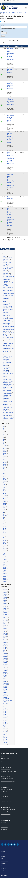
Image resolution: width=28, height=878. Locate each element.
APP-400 (5, 619)
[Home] (9, 8)
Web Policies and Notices (6, 873)
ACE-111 (5, 634)
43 (3, 439)
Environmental (6, 351)
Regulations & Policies (10, 12)
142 (3, 537)
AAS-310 (5, 672)
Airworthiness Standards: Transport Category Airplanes (7, 262)
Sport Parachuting (7, 415)
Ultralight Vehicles (7, 393)
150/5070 (5, 497)
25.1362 (5, 579)
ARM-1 (4, 740)
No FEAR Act (3, 863)
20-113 (4, 208)
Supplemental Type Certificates (7, 778)
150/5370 (5, 456)
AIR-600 (5, 595)
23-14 (3, 173)
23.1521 (5, 501)
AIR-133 (5, 706)
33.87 (4, 509)
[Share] (0, 21)
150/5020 (5, 493)
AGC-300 (5, 703)
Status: (2, 31)
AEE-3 (4, 680)
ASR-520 (5, 742)
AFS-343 (5, 695)
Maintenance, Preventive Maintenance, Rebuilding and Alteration (6, 314)
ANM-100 (5, 598)
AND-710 (5, 731)
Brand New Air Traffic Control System (8, 809)
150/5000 (5, 462)
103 (3, 490)
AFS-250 (5, 644)
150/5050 (5, 495)
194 (3, 500)
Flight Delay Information (5, 776)
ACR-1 (4, 675)
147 (3, 539)
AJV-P (4, 666)
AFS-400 (5, 603)
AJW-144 (5, 730)
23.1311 (5, 561)
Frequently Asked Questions (6, 831)
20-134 (4, 114)
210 (3, 557)
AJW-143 (5, 728)
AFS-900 (5, 664)
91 (3, 429)
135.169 (5, 532)
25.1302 (5, 568)
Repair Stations (6, 346)
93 (3, 520)
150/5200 (5, 448)
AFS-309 (5, 694)
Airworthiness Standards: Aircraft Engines (7, 300)
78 (21, 239)
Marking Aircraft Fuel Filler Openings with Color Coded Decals (10, 101)
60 (3, 517)
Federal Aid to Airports (8, 290)
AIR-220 (5, 714)
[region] (14, 139)
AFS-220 (5, 612)
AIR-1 (4, 705)
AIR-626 (5, 630)
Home (2, 12)
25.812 (4, 503)
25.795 (4, 451)
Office (21, 46)
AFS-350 (5, 636)
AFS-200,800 (6, 683)
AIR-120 (5, 605)
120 (3, 428)
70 (3, 518)
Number (3, 46)
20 (3, 426)
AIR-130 (5, 609)
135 (3, 447)
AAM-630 (5, 670)
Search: (2, 25)
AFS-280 (5, 692)
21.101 (4, 553)
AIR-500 (5, 717)
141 (3, 536)
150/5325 (5, 545)
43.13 (4, 511)
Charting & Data (4, 773)
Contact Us (3, 761)
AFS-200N (5, 684)
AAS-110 (5, 655)
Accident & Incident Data (5, 769)
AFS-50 (4, 645)
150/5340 (5, 465)
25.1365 (5, 581)
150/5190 (5, 478)
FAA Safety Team (4, 829)
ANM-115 (5, 617)
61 (3, 440)
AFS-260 (5, 690)
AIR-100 (5, 606)
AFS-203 (5, 686)
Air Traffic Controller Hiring (6, 814)
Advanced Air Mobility (5, 811)
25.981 (4, 506)
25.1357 (5, 576)
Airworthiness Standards (8, 353)
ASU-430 (5, 744)
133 (3, 531)
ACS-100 (5, 656)
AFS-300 (5, 589)
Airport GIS (5, 370)
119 (3, 492)
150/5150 (5, 542)
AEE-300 (5, 681)
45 (3, 512)
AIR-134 (5, 708)
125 (3, 529)
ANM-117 (5, 736)
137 (3, 534)
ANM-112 (5, 623)
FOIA (2, 858)
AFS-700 (5, 661)
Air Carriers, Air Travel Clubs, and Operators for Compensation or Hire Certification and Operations (8, 278)
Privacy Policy (3, 868)
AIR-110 (5, 616)
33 (3, 457)
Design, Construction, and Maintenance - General (8, 269)
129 (3, 476)
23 (3, 442)
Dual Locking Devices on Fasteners (10, 71)
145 (3, 459)
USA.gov (2, 870)
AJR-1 (4, 631)
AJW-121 (5, 667)
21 (3, 431)
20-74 (3, 82)
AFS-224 (5, 689)
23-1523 (4, 196)
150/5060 (5, 540)
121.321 (5, 528)
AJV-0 (4, 725)
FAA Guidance (3, 798)
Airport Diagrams (4, 791)
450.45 (4, 515)
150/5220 (5, 450)
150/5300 (5, 453)
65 (3, 454)
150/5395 (5, 550)
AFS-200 (5, 592)
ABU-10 (4, 673)
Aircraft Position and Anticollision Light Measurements (10, 85)
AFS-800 (5, 594)
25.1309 (5, 570)
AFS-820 (5, 620)
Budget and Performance (6, 854)
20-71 (3, 69)
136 (3, 470)
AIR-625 (5, 626)
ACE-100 (5, 597)
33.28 (4, 486)
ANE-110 (5, 614)
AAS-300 (5, 601)
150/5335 (5, 546)
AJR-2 (4, 650)
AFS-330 (5, 659)
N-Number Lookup (4, 827)
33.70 (4, 467)
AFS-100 (5, 641)
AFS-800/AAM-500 (7, 700)
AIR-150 (5, 711)
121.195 (5, 526)
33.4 (4, 487)
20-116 (4, 98)
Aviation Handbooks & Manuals (7, 794)
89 (3, 489)
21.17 (4, 472)
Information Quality (4, 861)
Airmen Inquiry (3, 822)
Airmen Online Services (5, 824)
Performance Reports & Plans (6, 801)
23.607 (4, 565)
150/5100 (5, 461)
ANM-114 (5, 637)
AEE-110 (5, 678)
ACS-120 (5, 676)
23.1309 (5, 559)
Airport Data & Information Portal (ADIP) (8, 771)
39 (3, 468)
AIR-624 (5, 648)
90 (3, 432)
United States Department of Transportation (10, 3)
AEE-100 (5, 633)
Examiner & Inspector (5, 796)
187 (3, 498)
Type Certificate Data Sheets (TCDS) (8, 781)
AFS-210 (5, 642)
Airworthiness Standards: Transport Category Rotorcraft (7, 380)
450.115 (5, 514)
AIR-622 (5, 720)
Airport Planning (6, 335)
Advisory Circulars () (21, 12)
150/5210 (5, 445)
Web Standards (4, 875)
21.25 (4, 554)
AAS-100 (5, 591)
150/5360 (5, 479)
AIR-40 (4, 647)
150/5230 (5, 543)
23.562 (4, 564)
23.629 (4, 567)
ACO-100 (5, 639)
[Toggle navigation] (25, 8)
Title (8, 46)
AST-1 (4, 600)
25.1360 (5, 578)
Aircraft (4, 265)
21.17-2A (4, 131)
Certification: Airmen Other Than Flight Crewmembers (7, 358)
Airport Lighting (6, 303)
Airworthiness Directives (8, 348)
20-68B (4, 48)
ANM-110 (5, 611)
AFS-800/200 (6, 698)
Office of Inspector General (6, 865)
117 (3, 475)
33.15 (4, 484)
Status (16, 46)
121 (3, 443)
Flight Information (7, 406)
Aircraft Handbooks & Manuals (6, 789)
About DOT (3, 851)
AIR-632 (5, 723)
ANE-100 (5, 733)
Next (24, 239)
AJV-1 (4, 726)
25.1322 (5, 571)
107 (3, 523)
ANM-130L (5, 737)
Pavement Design (7, 321)
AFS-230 (5, 658)
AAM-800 (5, 653)
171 (3, 551)
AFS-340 (5, 628)
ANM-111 (5, 622)
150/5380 (5, 481)
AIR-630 (5, 722)
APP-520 (5, 739)
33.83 (4, 507)
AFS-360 (5, 697)
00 (3, 437)
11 (3, 525)
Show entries (14, 40)
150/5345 (5, 434)
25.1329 (5, 573)
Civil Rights (3, 856)
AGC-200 (5, 701)
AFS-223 (5, 687)
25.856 (4, 504)
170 (3, 482)
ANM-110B (5, 734)
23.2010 (5, 562)
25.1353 (5, 575)
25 (3, 436)
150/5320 (5, 464)
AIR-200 (5, 625)
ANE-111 (5, 608)
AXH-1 (4, 651)
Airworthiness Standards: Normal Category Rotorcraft (7, 400)
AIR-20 (4, 712)
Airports (4, 256)
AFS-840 (5, 662)
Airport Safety (6, 285)
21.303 (4, 556)
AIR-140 (5, 709)
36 (3, 473)
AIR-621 (5, 719)
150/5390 (5, 548)
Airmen (4, 376)
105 (3, 521)
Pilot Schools (6, 410)
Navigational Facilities (8, 385)
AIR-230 (5, 715)
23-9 (3, 152)
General (4, 342)
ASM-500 (5, 669)
